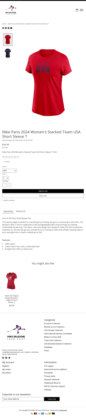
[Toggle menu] (81, 10)
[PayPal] (49, 414)
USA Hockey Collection (53, 330)
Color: (4, 167)
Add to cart (43, 191)
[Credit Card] (31, 414)
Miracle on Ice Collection (54, 327)
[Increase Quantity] (9, 185)
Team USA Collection (53, 340)
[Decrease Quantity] (4, 185)
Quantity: (5, 181)
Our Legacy (49, 366)
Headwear (48, 347)
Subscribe (52, 399)
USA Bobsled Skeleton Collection (57, 344)
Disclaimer (48, 372)
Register (5, 366)
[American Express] (42, 414)
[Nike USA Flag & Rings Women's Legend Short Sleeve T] (11, 280)
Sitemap (47, 389)
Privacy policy (49, 376)
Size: (4, 174)
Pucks (46, 350)
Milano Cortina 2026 (52, 337)
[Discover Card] (46, 414)
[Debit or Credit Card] (53, 414)
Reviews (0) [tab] (20, 211)
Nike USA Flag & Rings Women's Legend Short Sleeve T (11, 299)
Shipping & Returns (52, 383)
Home (4, 24)
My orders (6, 369)
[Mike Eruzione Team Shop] (10, 10)
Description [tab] (8, 211)
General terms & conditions (55, 369)
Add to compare (9, 200)
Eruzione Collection (52, 323)
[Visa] (39, 414)
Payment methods (51, 379)
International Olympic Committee (58, 333)
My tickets (6, 372)
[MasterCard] (35, 414)
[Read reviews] (9, 157)
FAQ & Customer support (54, 386)
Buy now (43, 196)
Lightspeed (63, 410)
